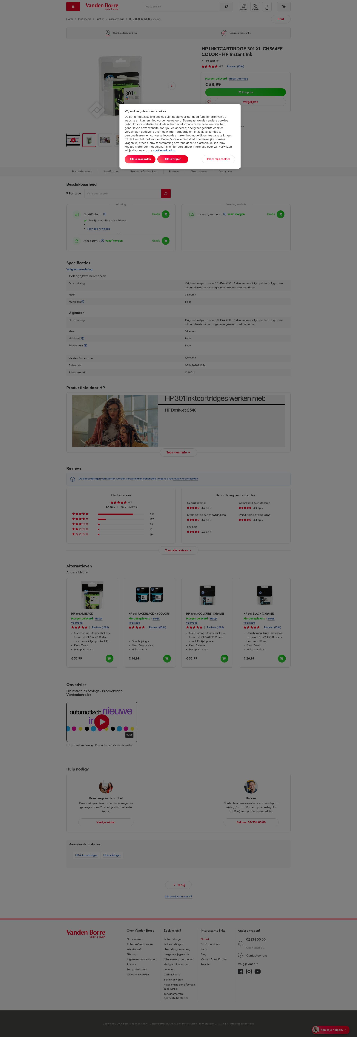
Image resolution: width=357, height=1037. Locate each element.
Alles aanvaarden (140, 159)
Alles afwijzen (172, 159)
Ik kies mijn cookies (218, 159)
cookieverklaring (164, 150)
